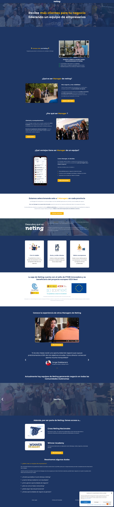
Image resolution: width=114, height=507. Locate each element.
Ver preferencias (107, 502)
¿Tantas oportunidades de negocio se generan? (36, 492)
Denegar (96, 502)
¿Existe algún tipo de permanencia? (33, 489)
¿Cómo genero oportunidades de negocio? (35, 483)
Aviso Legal (104, 504)
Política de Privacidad (97, 504)
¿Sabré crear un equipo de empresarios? (34, 463)
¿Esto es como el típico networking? (33, 486)
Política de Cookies (90, 504)
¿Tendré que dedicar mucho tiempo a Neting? (36, 477)
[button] (111, 493)
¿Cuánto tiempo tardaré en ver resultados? (35, 480)
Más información (88, 498)
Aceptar (86, 502)
